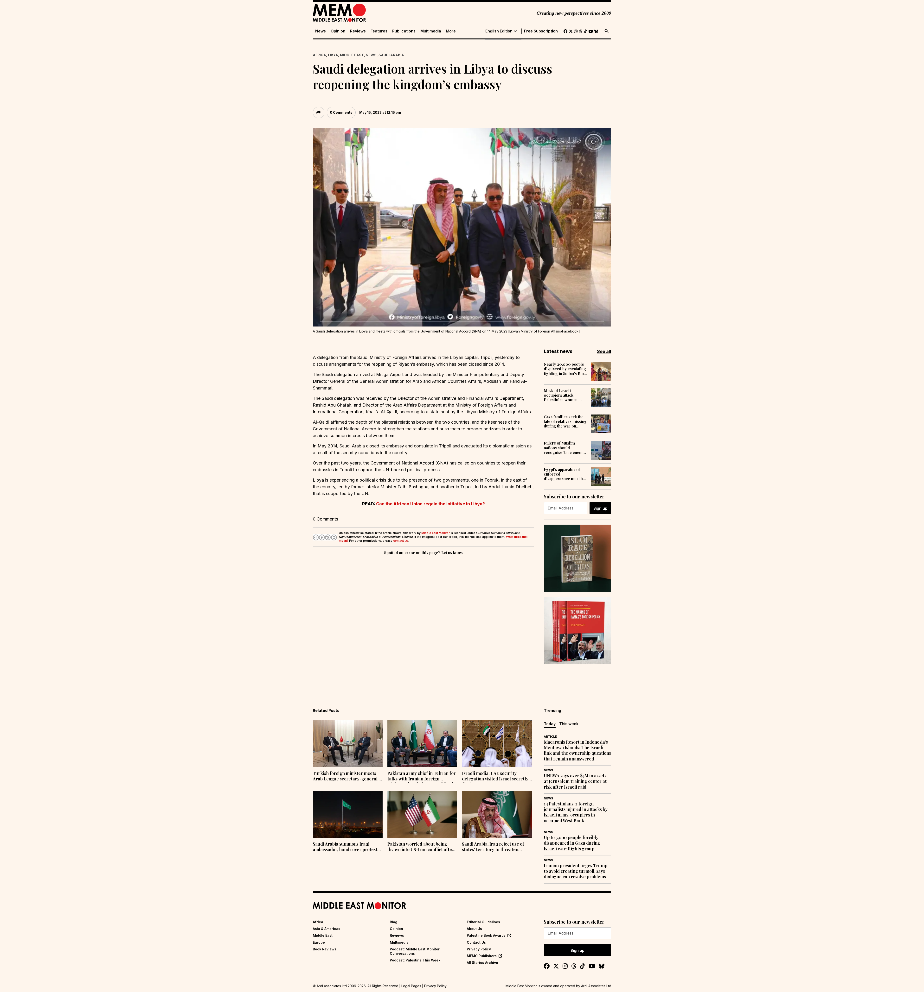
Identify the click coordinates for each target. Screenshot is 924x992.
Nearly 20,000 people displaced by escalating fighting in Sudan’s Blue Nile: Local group (565, 369)
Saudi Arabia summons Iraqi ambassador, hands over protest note (345, 847)
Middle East (352, 55)
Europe (319, 942)
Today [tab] (550, 723)
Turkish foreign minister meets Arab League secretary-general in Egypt (347, 777)
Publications (404, 31)
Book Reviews (324, 949)
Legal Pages (411, 986)
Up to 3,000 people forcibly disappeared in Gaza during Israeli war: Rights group (572, 843)
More (451, 31)
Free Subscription (541, 31)
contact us (400, 540)
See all (604, 351)
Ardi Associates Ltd (596, 986)
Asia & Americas (326, 929)
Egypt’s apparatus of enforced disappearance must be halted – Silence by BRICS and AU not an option (564, 474)
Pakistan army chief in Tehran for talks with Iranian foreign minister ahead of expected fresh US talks (421, 777)
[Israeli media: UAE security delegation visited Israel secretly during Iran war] (497, 743)
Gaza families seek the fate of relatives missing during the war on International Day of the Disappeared (565, 421)
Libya (333, 55)
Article (550, 736)
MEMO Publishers (482, 956)
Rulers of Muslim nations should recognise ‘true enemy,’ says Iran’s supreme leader (565, 448)
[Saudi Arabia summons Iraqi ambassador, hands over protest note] (348, 814)
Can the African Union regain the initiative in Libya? (430, 503)
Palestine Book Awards (486, 935)
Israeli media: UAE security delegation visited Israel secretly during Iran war (495, 777)
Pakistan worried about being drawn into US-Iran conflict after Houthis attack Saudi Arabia (420, 847)
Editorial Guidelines (483, 922)
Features (379, 31)
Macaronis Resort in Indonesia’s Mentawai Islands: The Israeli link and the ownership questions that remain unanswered (577, 750)
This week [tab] (568, 723)
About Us (474, 929)
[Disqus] (423, 622)
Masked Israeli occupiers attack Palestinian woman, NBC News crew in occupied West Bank (562, 395)
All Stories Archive (482, 963)
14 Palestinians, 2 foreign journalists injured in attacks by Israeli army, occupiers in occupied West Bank (576, 812)
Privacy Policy (479, 949)
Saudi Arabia (391, 55)
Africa (319, 55)
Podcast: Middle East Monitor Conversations (415, 951)
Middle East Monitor (435, 533)
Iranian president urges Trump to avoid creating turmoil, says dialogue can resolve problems (575, 871)
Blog (393, 922)
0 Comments (341, 112)
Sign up (600, 508)
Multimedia (430, 31)
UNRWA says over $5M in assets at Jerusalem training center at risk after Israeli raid (575, 781)
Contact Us (476, 942)
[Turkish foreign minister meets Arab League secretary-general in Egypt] (348, 743)
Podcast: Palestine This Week (415, 960)
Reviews (358, 31)
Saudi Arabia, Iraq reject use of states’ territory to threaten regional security (493, 847)
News (320, 31)
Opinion (338, 31)
